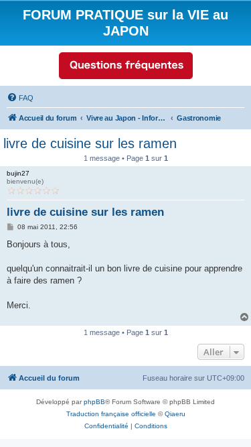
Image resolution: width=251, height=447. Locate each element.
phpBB (94, 401)
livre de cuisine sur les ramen (90, 143)
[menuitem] (20, 98)
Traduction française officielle (111, 414)
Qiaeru (175, 414)
